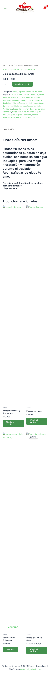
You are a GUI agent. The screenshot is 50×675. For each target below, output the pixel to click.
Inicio (5, 65)
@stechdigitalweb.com (30, 669)
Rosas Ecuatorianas (19, 117)
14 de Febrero (17, 94)
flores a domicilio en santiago (31, 103)
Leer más (10, 649)
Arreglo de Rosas (31, 94)
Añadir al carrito (22, 84)
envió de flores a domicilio (22, 97)
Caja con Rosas (16, 69)
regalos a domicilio (23, 115)
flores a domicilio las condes (14, 106)
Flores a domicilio (27, 100)
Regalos (11, 115)
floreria (37, 97)
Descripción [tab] (8, 129)
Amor (11, 65)
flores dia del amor (21, 109)
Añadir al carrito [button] (10, 423)
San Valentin (33, 117)
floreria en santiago (11, 100)
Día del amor (29, 69)
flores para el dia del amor (23, 112)
